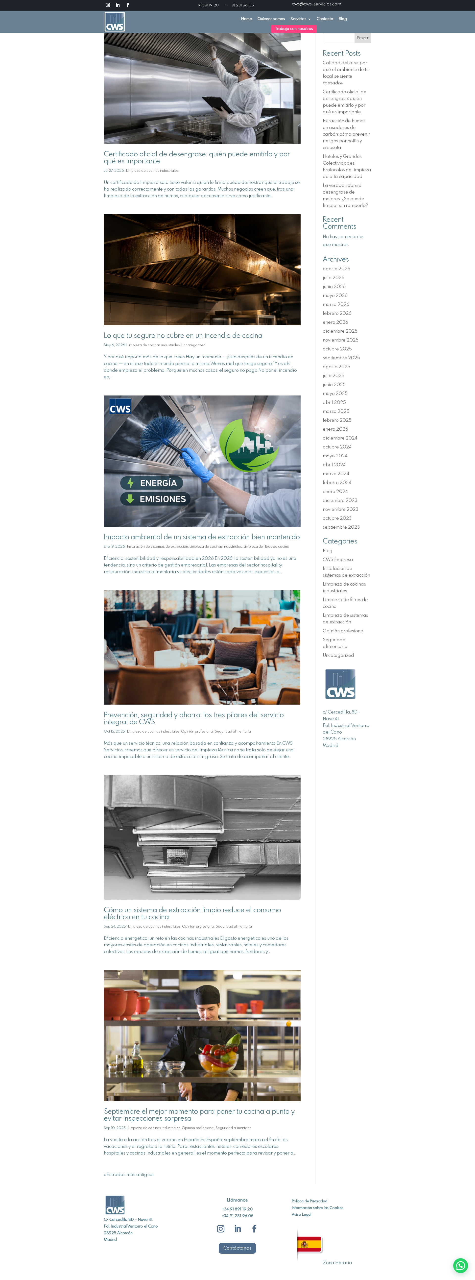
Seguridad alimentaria (233, 731)
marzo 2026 (336, 304)
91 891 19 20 (209, 5)
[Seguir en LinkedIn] (118, 5)
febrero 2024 (337, 483)
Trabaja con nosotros (294, 29)
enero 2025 (335, 429)
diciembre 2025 (340, 331)
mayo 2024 (335, 456)
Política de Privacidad (309, 1201)
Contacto (325, 19)
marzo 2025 (336, 411)
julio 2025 (333, 376)
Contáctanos (237, 1248)
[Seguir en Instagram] (108, 5)
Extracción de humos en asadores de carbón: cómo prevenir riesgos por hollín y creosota (346, 134)
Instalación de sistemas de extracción (157, 546)
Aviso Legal (301, 1215)
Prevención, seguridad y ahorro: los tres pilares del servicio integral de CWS (194, 719)
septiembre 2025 (341, 358)
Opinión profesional (197, 731)
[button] (460, 1265)
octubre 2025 (337, 349)
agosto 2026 (336, 269)
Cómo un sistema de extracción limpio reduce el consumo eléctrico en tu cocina (192, 914)
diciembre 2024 (340, 438)
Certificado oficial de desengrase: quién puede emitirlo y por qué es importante (197, 158)
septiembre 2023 (341, 527)
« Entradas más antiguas (129, 1175)
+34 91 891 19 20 (237, 1209)
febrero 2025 (337, 420)
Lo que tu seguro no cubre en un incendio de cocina (183, 336)
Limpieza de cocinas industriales (152, 170)
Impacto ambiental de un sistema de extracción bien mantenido (202, 537)
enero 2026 (335, 322)
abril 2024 (334, 465)
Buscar (362, 38)
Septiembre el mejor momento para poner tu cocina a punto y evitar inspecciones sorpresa (199, 1115)
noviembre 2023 (340, 509)
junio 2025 (334, 385)
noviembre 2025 (340, 340)
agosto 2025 (336, 367)
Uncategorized (193, 345)
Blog (343, 19)
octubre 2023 (337, 518)
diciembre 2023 (340, 500)
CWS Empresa (338, 560)
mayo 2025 (335, 394)
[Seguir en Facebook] (128, 5)
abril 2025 (334, 402)
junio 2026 (334, 287)
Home (246, 19)
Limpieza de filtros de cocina (266, 546)
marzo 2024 (336, 474)
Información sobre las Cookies (317, 1208)
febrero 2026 (337, 313)
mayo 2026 (335, 296)
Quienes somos (271, 19)
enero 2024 (335, 492)
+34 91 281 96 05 (237, 1216)
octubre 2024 (337, 447)
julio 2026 (333, 278)
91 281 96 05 (243, 5)
